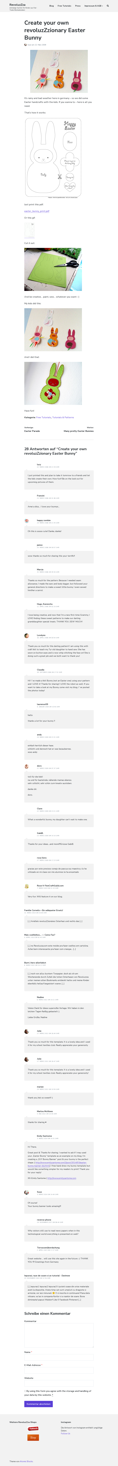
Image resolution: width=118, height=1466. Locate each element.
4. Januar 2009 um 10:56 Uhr (48, 707)
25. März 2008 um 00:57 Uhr (48, 547)
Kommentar (30, 1321)
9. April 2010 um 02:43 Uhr (35, 937)
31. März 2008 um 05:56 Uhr (48, 572)
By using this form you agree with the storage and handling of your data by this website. (57, 1393)
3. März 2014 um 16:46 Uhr (47, 1194)
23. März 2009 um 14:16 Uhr (48, 836)
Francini (40, 495)
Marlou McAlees (45, 1111)
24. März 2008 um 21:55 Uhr (48, 523)
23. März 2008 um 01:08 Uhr (48, 498)
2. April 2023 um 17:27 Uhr (47, 1250)
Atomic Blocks (26, 1461)
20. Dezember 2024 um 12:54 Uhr (37, 1278)
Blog (51, 6)
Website (28, 1378)
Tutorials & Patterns (63, 417)
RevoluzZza (17, 5)
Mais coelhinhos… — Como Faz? (39, 934)
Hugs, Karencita (44, 604)
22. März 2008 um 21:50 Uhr (48, 467)
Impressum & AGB (93, 6)
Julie (39, 1031)
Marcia (40, 569)
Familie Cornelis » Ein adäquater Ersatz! (43, 910)
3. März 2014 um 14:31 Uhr (47, 1138)
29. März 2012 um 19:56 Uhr (48, 1089)
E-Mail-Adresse (33, 1365)
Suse (30, 45)
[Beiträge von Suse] (26, 45)
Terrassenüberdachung (48, 1247)
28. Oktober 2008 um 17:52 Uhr (49, 672)
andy (39, 734)
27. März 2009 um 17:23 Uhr (48, 860)
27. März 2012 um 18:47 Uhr (48, 1061)
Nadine (40, 997)
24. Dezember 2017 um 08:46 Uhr (50, 1222)
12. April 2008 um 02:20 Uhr (48, 606)
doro (39, 765)
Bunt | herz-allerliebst (35, 962)
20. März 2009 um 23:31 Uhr (48, 737)
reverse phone (44, 1219)
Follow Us (65, 1433)
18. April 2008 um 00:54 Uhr (48, 638)
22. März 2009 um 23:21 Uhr (48, 811)
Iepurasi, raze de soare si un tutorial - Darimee (47, 1275)
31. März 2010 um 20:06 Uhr (35, 913)
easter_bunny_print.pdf (36, 211)
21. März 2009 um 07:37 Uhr (48, 768)
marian (40, 1086)
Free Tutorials (64, 6)
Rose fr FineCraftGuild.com (50, 885)
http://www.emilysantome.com (61, 1178)
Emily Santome (44, 1136)
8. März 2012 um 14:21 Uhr (47, 1000)
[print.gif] (29, 236)
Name (28, 1352)
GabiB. (40, 833)
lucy (39, 464)
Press (78, 6)
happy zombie (44, 520)
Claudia (40, 669)
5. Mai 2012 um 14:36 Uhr (47, 1114)
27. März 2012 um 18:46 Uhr (48, 1033)
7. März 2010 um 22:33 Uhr (47, 888)
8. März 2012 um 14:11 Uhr (35, 965)
